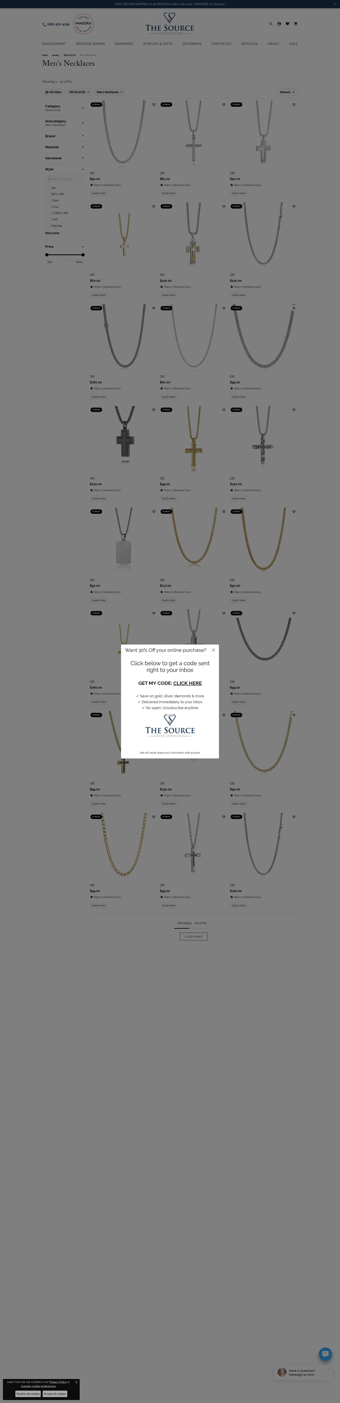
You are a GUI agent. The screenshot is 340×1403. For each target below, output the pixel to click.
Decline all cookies (28, 1393)
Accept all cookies (55, 1393)
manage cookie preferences (38, 1386)
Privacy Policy (58, 1382)
